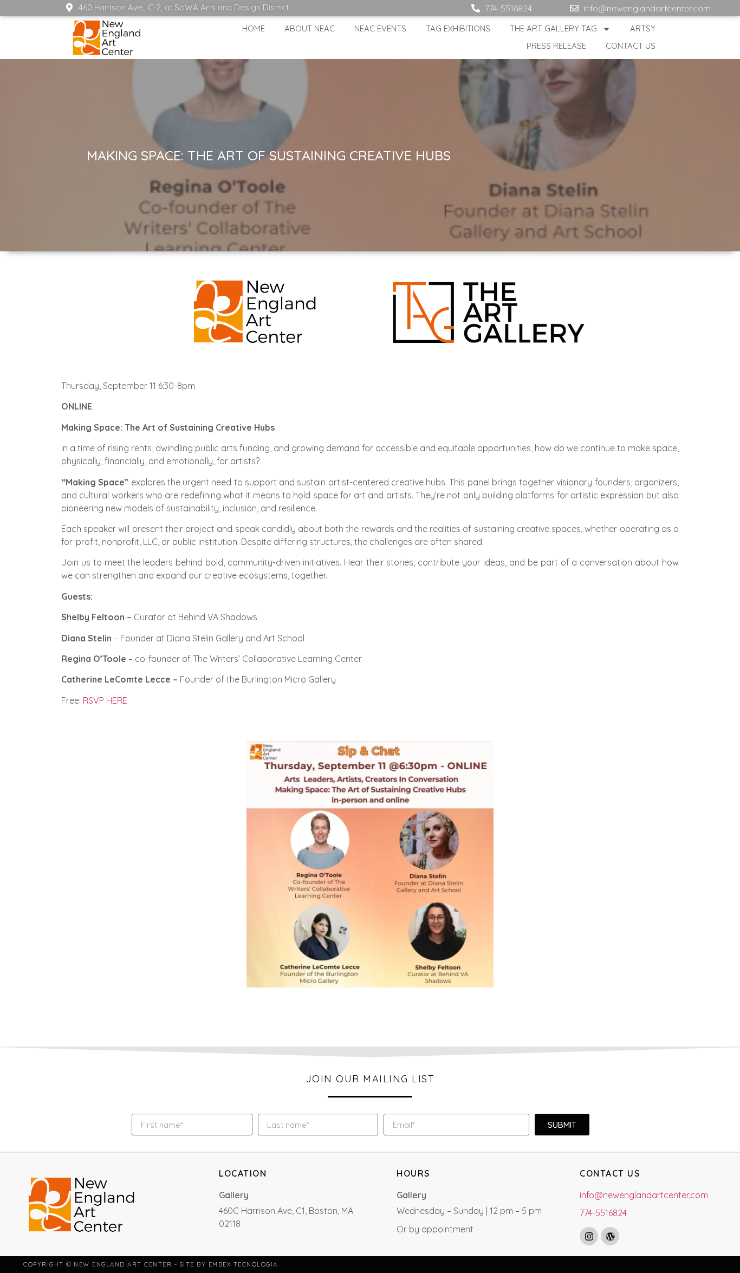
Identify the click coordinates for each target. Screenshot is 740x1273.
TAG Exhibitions (458, 28)
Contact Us (630, 46)
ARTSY (642, 28)
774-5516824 (603, 1212)
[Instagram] (589, 1236)
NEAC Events (380, 28)
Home (253, 28)
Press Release (556, 46)
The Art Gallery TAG (553, 28)
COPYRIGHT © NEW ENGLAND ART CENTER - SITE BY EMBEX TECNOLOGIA (150, 1264)
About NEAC (309, 28)
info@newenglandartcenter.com (644, 1195)
